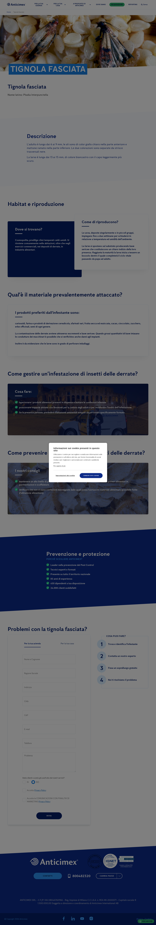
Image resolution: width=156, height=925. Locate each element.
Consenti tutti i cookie (91, 475)
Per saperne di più (59, 466)
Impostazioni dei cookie (65, 475)
